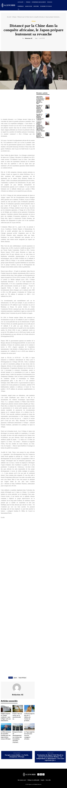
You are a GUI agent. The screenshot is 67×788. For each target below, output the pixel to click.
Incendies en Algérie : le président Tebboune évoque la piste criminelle (40, 116)
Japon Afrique (22, 677)
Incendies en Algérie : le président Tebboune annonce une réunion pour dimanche (39, 109)
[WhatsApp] (39, 44)
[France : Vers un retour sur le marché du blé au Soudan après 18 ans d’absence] (18, 708)
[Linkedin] (41, 774)
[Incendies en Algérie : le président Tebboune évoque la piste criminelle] (47, 115)
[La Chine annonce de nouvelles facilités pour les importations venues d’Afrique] (6, 726)
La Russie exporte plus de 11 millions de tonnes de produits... (29, 717)
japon (15, 677)
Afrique (14, 17)
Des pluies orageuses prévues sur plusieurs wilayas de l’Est (40, 135)
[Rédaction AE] (18, 687)
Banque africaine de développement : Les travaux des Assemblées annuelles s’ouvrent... (17, 737)
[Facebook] (27, 44)
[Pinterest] (35, 44)
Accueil (9, 17)
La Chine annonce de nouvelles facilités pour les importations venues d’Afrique (6, 735)
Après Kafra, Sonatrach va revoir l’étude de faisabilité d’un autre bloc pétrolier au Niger (40, 100)
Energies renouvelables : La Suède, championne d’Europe (17, 756)
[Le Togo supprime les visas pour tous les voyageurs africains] (29, 726)
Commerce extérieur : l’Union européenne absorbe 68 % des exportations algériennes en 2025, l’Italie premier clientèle (40, 126)
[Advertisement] (18, 104)
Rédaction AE (28, 38)
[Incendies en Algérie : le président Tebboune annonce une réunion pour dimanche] (47, 107)
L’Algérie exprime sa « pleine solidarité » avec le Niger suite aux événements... (6, 717)
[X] (31, 44)
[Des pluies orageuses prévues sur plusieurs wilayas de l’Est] (47, 134)
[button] (18, 9)
